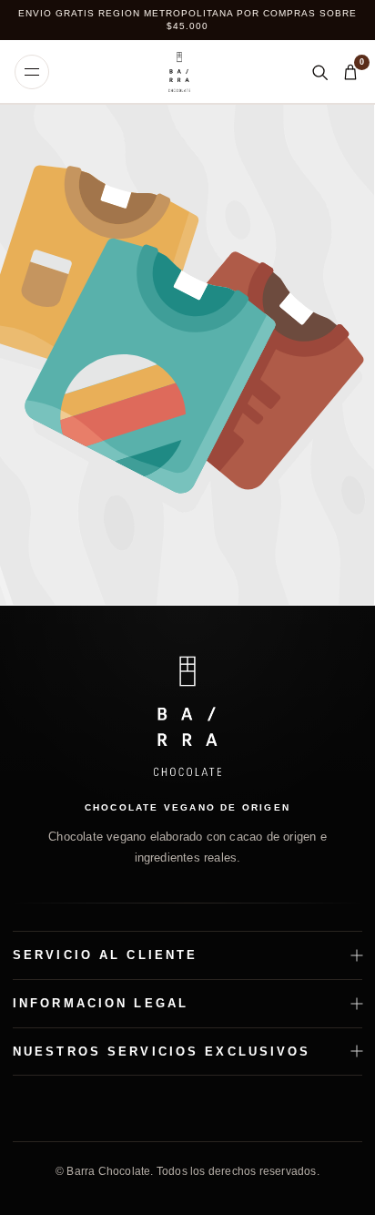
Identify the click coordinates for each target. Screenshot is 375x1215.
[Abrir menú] (32, 72)
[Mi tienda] (179, 72)
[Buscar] (319, 72)
